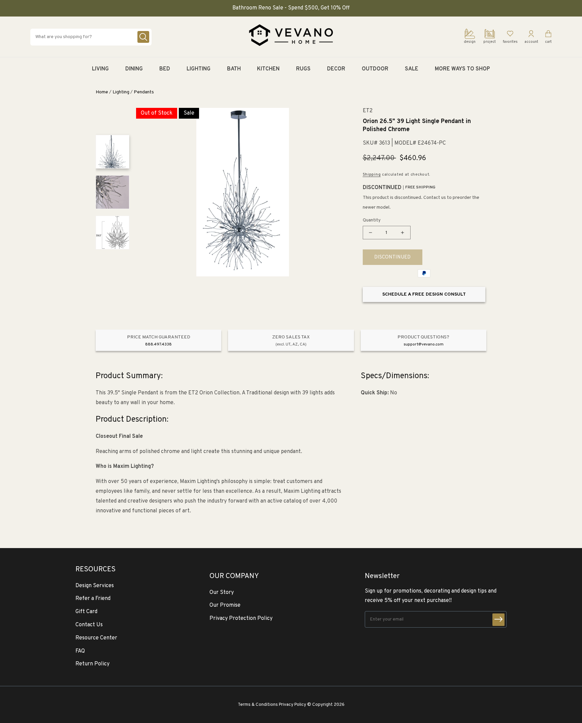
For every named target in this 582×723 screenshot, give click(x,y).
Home (102, 92)
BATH (234, 69)
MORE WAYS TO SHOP (462, 69)
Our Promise (224, 605)
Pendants (144, 92)
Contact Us (89, 625)
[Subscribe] (498, 619)
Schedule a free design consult (424, 294)
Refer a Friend (92, 598)
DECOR (336, 69)
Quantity (372, 220)
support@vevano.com (423, 344)
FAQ (80, 651)
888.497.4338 (158, 344)
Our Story (221, 592)
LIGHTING (199, 69)
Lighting (120, 92)
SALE (411, 69)
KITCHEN (268, 69)
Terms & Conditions (258, 704)
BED (164, 69)
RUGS (303, 69)
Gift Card (86, 611)
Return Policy (92, 664)
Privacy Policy (292, 704)
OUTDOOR (375, 69)
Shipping (372, 174)
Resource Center (96, 638)
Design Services (94, 585)
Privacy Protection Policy (240, 618)
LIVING (100, 69)
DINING (134, 69)
